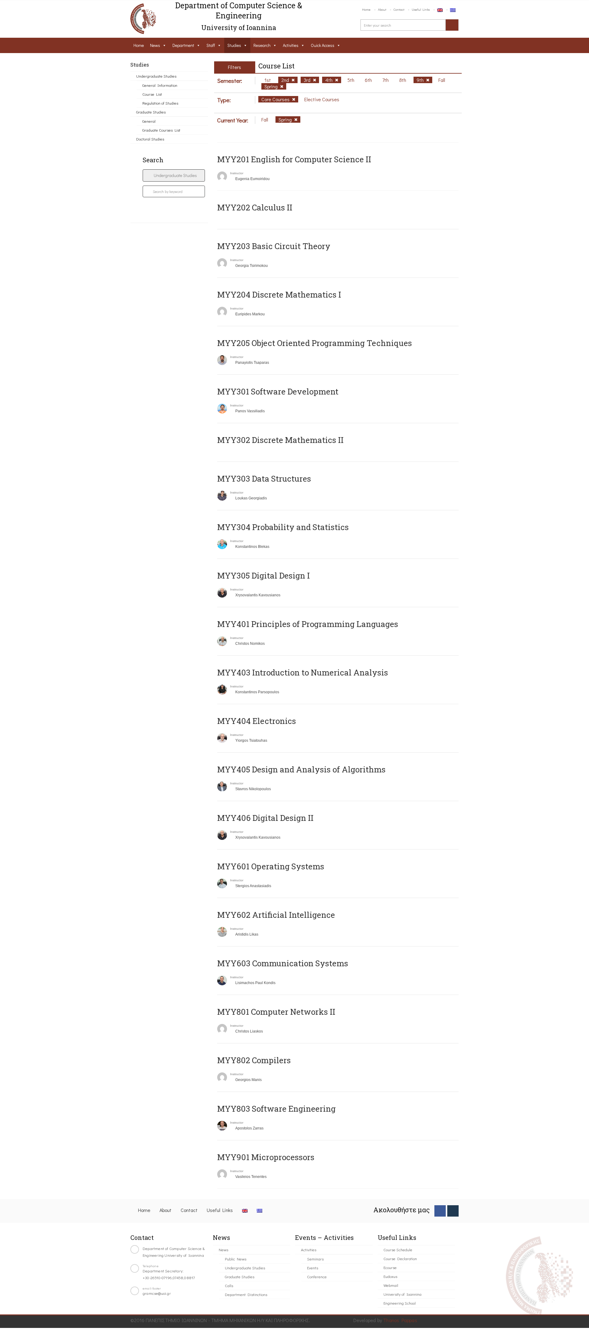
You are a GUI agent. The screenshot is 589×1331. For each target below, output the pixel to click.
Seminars (315, 1258)
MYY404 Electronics (256, 721)
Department (183, 45)
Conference (317, 1276)
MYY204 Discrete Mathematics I (279, 294)
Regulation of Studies (160, 103)
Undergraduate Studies (156, 76)
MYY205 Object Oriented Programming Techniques (314, 343)
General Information (159, 85)
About (382, 9)
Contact (399, 9)
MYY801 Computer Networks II (276, 1011)
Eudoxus (390, 1276)
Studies (234, 45)
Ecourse (390, 1267)
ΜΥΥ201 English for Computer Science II (294, 159)
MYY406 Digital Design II (265, 818)
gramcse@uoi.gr (157, 1293)
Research (262, 45)
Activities (290, 45)
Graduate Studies (151, 111)
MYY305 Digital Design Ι (263, 575)
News (155, 45)
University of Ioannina (402, 1294)
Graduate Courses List (161, 130)
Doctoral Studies (150, 138)
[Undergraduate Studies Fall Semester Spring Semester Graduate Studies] (174, 175)
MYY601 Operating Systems (270, 866)
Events (312, 1267)
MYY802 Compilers (254, 1060)
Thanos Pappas (400, 1320)
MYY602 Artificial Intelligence (276, 915)
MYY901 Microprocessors (265, 1157)
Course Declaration (400, 1258)
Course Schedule (397, 1249)
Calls (229, 1285)
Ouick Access (322, 45)
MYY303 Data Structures (264, 478)
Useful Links (421, 9)
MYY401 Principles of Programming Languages (307, 624)
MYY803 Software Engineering (276, 1108)
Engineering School (399, 1303)
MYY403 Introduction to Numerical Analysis (302, 672)
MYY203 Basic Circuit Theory (273, 246)
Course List (152, 94)
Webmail (390, 1285)
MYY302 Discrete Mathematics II (280, 440)
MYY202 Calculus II (254, 207)
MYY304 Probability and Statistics (283, 527)
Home (366, 9)
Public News (235, 1258)
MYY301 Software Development (277, 391)
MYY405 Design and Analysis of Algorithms (301, 769)
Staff (210, 45)
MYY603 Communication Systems (282, 963)
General (149, 121)
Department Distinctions (246, 1294)
